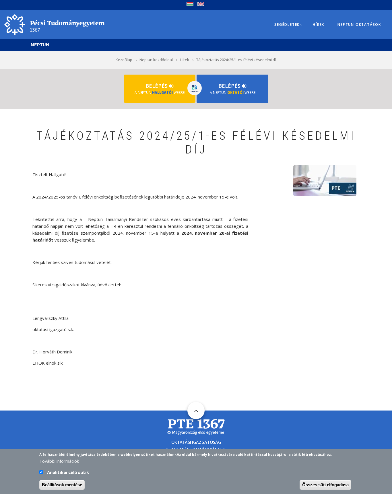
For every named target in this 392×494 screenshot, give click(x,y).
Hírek (318, 24)
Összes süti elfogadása (325, 484)
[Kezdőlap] (54, 24)
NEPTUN (40, 45)
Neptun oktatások (359, 24)
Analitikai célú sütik (68, 472)
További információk (59, 461)
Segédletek (287, 24)
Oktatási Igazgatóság (196, 442)
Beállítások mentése (62, 484)
